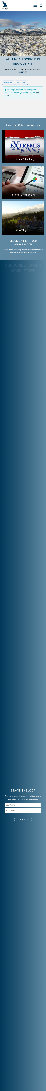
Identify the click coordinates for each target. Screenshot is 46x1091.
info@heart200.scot (28, 252)
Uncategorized (17, 70)
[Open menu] (35, 5)
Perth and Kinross (32, 70)
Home (7, 70)
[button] (41, 5)
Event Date (8, 82)
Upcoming (21, 82)
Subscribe (23, 819)
